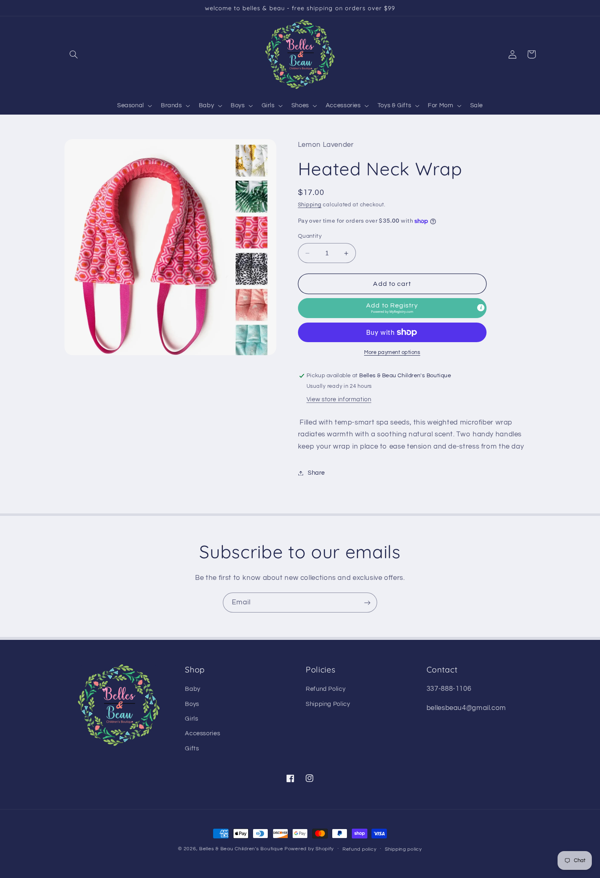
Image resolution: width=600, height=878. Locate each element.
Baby (192, 689)
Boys (192, 704)
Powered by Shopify (309, 849)
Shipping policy (403, 849)
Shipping (310, 205)
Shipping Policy (328, 704)
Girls (191, 719)
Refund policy (359, 849)
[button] (73, 54)
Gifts (192, 748)
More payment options (392, 352)
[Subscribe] (367, 603)
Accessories (202, 733)
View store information (339, 399)
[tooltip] (480, 307)
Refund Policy (325, 689)
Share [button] (316, 473)
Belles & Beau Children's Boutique (241, 849)
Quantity (310, 236)
